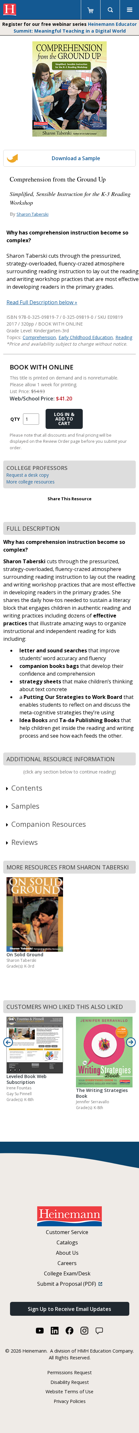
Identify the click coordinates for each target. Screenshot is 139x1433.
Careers (67, 1263)
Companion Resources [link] (48, 824)
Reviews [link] (24, 842)
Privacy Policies (70, 1401)
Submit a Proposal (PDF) (68, 1283)
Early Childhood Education (86, 337)
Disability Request (69, 1382)
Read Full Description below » (41, 302)
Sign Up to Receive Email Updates (69, 1309)
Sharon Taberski (32, 214)
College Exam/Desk (67, 1273)
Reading (123, 337)
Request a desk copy (27, 475)
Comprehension (39, 337)
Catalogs (67, 1242)
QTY (15, 419)
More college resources (30, 482)
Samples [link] (25, 806)
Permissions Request (69, 1372)
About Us (67, 1252)
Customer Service (67, 1232)
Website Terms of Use (69, 1391)
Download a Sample (76, 158)
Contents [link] (26, 788)
